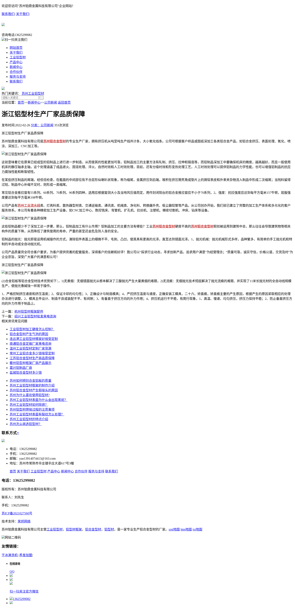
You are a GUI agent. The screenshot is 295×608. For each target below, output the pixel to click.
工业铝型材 (18, 57)
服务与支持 (18, 76)
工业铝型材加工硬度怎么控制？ (32, 329)
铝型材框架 (74, 529)
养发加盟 (25, 555)
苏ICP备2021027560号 (17, 513)
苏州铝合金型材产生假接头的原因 (34, 390)
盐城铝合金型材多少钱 (26, 372)
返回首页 (64, 102)
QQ (12, 571)
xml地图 (174, 529)
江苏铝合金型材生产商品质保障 (32, 358)
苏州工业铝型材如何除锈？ (29, 404)
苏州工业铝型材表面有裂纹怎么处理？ (37, 414)
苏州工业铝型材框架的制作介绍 (32, 385)
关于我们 (22, 14)
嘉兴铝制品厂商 (21, 367)
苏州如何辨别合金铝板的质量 (30, 380)
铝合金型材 (93, 529)
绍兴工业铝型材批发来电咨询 (35, 316)
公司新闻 (50, 102)
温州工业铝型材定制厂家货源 (30, 348)
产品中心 (16, 62)
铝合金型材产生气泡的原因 (29, 334)
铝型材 (109, 529)
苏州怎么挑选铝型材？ (26, 424)
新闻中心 (16, 67)
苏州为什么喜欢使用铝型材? (30, 395)
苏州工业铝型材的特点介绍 (29, 419)
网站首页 (16, 47)
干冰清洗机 (10, 555)
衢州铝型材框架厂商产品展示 (30, 363)
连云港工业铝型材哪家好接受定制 (34, 339)
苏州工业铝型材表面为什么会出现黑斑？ (38, 400)
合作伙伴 (16, 71)
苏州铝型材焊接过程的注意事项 (32, 409)
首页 (21, 102)
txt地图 (197, 529)
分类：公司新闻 (42, 125)
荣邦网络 (24, 521)
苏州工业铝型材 (33, 93)
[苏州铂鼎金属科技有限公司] (3, 24)
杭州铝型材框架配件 (28, 311)
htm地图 (186, 529)
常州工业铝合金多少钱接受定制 (32, 353)
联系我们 (8, 14)
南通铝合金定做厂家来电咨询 (30, 343)
